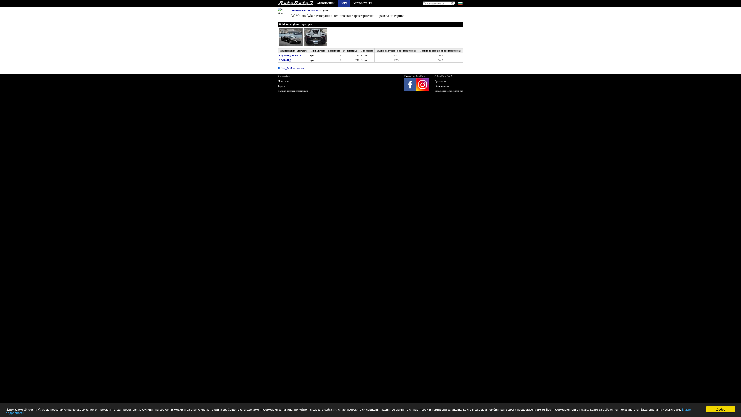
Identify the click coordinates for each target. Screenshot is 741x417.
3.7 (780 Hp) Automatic (290, 55)
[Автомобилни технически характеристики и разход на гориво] (295, 3)
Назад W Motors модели (292, 68)
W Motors (313, 10)
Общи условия (442, 86)
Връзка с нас (441, 81)
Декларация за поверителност (449, 91)
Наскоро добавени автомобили (293, 91)
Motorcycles (363, 3)
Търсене (282, 86)
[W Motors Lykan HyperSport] (291, 45)
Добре (720, 409)
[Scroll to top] (706, 402)
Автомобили (325, 3)
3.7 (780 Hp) (285, 60)
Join (344, 3)
